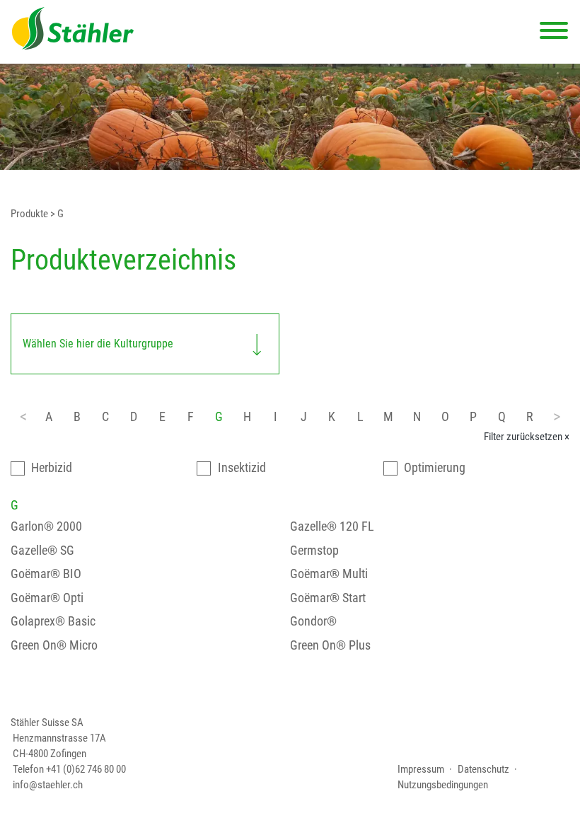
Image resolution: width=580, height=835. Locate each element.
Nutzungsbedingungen (443, 784)
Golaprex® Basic (53, 621)
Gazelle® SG (42, 550)
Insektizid (242, 467)
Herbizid (51, 467)
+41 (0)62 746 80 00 (86, 769)
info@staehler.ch (48, 784)
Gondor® (313, 621)
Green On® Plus (330, 645)
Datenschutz (483, 769)
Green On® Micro (54, 645)
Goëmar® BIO (46, 573)
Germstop (314, 550)
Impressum (421, 769)
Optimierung (434, 467)
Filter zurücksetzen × (526, 436)
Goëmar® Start (328, 597)
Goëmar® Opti (47, 597)
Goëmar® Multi (329, 573)
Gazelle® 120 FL (332, 526)
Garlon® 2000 (46, 526)
